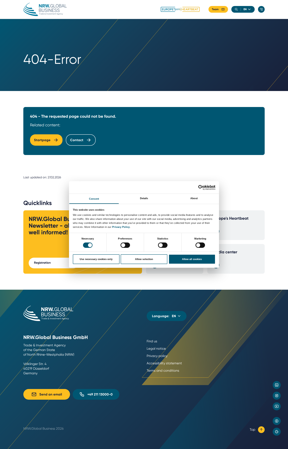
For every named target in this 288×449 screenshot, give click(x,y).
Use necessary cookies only (96, 259)
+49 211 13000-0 (100, 394)
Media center (225, 252)
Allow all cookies (192, 259)
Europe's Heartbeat (230, 218)
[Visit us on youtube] (277, 406)
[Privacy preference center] (277, 432)
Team (215, 9)
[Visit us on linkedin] (277, 385)
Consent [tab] (94, 198)
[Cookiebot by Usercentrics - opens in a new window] (200, 187)
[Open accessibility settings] (277, 421)
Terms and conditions (163, 370)
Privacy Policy (121, 227)
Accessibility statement (164, 363)
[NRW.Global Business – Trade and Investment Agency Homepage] (45, 9)
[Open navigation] (261, 9)
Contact (76, 140)
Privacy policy (157, 356)
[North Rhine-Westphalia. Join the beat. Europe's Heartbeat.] (180, 9)
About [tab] (194, 198)
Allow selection (144, 259)
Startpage (42, 140)
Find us (152, 341)
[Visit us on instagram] (277, 396)
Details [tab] (144, 198)
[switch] (125, 245)
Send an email (50, 394)
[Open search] (236, 9)
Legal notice (156, 348)
